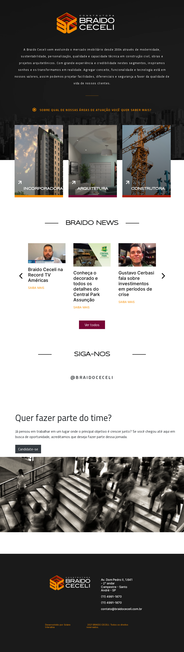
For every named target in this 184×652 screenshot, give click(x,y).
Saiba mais (36, 287)
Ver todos (92, 324)
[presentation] (21, 276)
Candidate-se (28, 449)
